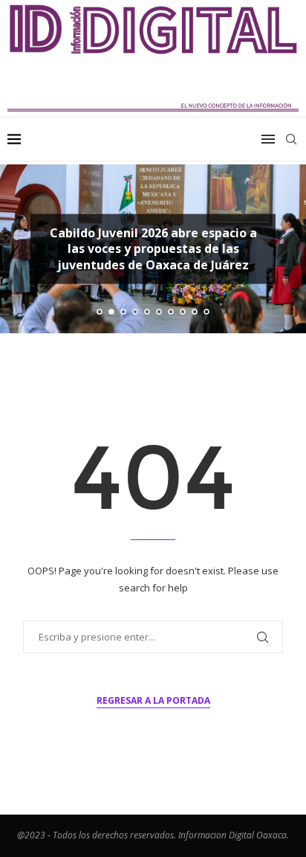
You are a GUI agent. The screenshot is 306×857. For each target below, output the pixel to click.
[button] (20, 248)
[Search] (291, 139)
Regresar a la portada (153, 700)
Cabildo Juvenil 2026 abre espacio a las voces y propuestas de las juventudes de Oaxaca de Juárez (153, 248)
